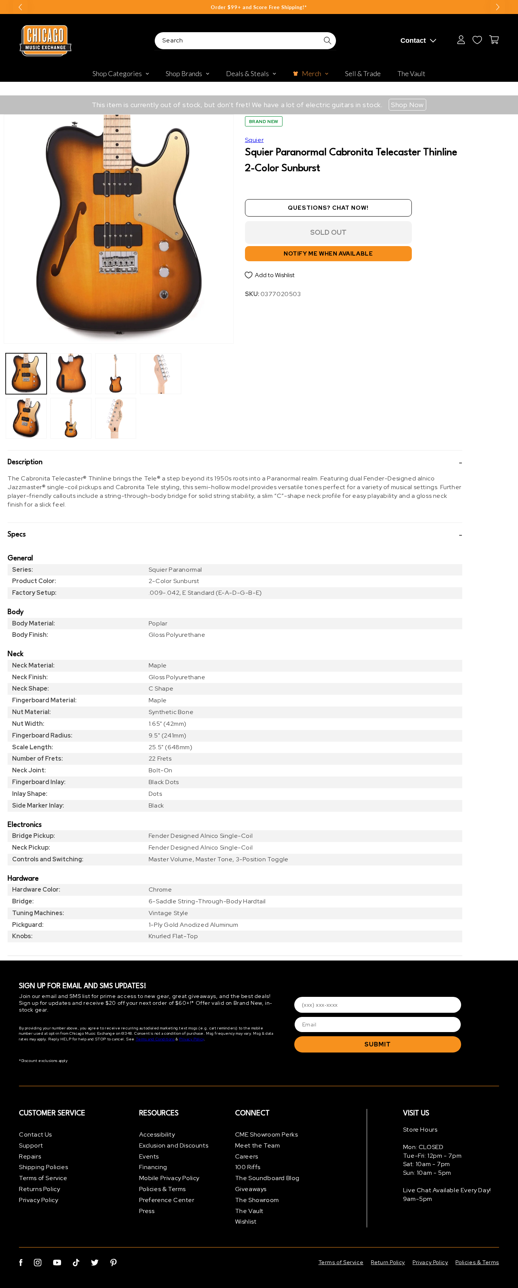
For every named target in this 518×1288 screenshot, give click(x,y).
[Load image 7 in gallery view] (160, 373)
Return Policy (388, 1262)
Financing (153, 1167)
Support (31, 1145)
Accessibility (157, 1134)
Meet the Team (257, 1145)
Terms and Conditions (155, 1039)
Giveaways (251, 1189)
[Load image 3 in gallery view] (70, 373)
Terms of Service (43, 1178)
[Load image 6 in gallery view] (115, 418)
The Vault (249, 1211)
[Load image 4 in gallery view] (70, 418)
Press (147, 1211)
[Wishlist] (477, 39)
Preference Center (167, 1200)
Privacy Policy (191, 1039)
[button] (235, 462)
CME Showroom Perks (266, 1134)
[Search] (327, 40)
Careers (246, 1156)
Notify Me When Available (328, 253)
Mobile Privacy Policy (169, 1178)
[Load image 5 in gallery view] (115, 373)
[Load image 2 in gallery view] (26, 418)
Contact (413, 40)
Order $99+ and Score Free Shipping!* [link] (259, 7)
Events (149, 1156)
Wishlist (246, 1222)
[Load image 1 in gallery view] (26, 373)
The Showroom (257, 1200)
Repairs (30, 1156)
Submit (377, 1044)
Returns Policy (39, 1189)
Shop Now (407, 104)
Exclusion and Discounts (174, 1145)
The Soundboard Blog (267, 1178)
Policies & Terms (162, 1189)
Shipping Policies (43, 1167)
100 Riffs (248, 1167)
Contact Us (35, 1134)
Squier (254, 140)
